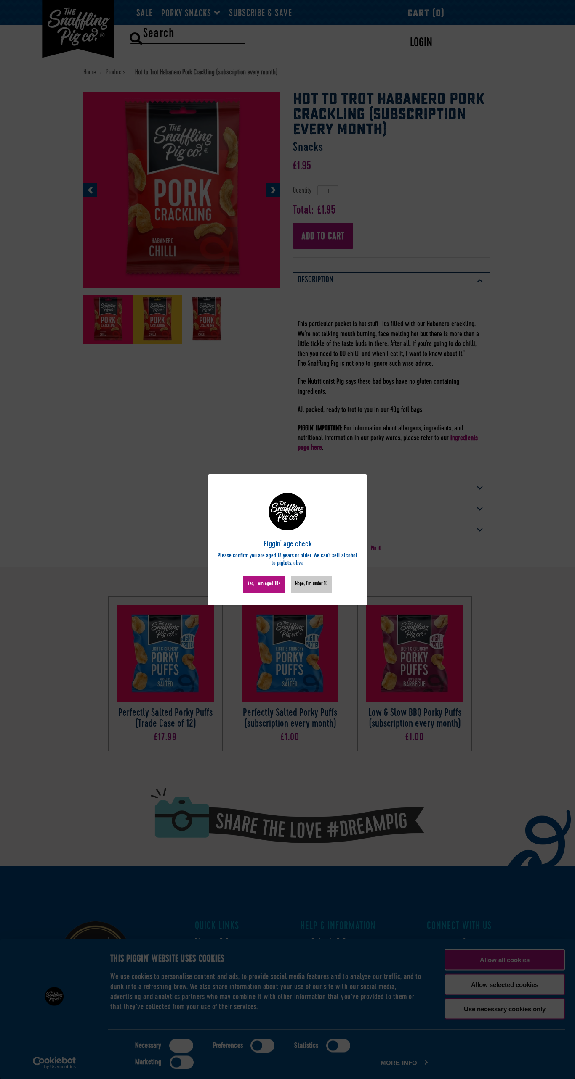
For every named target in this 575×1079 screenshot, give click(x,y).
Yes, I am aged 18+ (264, 584)
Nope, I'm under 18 (311, 584)
